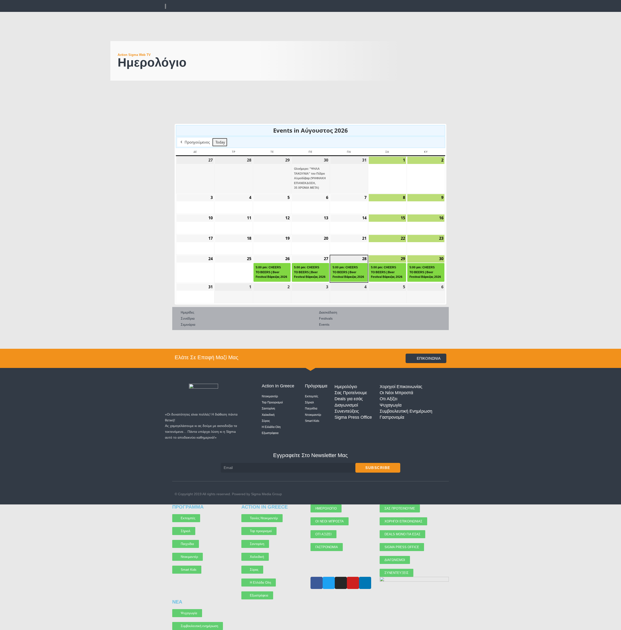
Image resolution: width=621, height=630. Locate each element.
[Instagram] (435, 494)
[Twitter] (425, 494)
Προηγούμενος (197, 142)
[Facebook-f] (416, 494)
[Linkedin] (444, 494)
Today (220, 142)
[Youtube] (407, 494)
